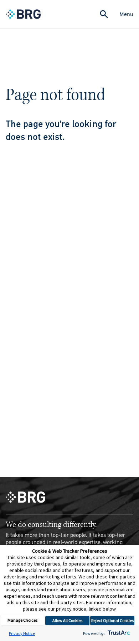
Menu (126, 14)
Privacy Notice (22, 633)
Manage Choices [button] (22, 620)
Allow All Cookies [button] (67, 620)
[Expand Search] (104, 14)
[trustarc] (118, 633)
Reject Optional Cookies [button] (112, 620)
